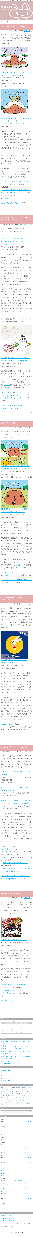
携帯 (18, 1103)
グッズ (2, 1095)
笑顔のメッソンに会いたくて (11, 1061)
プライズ (14, 1099)
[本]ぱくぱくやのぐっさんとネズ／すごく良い (16, 1046)
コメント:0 (29, 207)
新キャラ (23, 1103)
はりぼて (3, 1091)
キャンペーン (26, 1093)
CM (10, 1087)
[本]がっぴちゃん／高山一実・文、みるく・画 (16, 1051)
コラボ (13, 1095)
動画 (27, 1101)
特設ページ (20, 565)
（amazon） (5, 244)
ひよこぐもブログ (8, 849)
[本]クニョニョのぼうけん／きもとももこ (14, 1048)
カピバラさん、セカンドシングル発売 (13, 26)
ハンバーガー (22, 1097)
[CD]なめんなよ (7, 993)
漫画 (28, 1103)
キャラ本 (12, 1093)
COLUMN (7, 1073)
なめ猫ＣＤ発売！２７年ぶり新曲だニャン (16, 984)
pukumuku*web (7, 851)
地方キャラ (4, 1103)
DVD (13, 1087)
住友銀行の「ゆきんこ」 (10, 1054)
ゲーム (8, 1095)
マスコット (21, 1099)
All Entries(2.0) (7, 1215)
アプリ (21, 1091)
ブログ (9, 1099)
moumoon (5, 727)
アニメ (16, 1091)
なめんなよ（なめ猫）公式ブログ (13, 990)
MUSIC (29, 1087)
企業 (16, 1101)
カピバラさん (6, 198)
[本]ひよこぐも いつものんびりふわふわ (15, 863)
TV (5, 1089)
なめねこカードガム (8, 1000)
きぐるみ (24, 1089)
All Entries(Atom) (7, 1218)
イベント (27, 1091)
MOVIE (23, 1087)
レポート (10, 1101)
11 (28, 1122)
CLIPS (5, 1075)
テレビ (15, 1097)
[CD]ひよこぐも (7, 857)
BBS (17, 0)
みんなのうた (6, 846)
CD (31, 31)
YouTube (7, 385)
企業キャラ (21, 1101)
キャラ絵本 (29, 224)
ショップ (9, 1097)
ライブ (27, 1099)
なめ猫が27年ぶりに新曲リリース (12, 893)
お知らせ (13, 1089)
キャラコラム (4, 1093)
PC (2, 1089)
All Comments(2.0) (9, 1221)
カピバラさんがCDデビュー (11, 203)
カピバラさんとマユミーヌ (11, 575)
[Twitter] (24, 0)
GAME (18, 1087)
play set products (7, 724)
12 (26, 1178)
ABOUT (12, 0)
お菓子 (19, 1089)
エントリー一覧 (6, 1063)
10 (25, 1122)
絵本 (2, 1105)
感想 (9, 1103)
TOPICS (26, 31)
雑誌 (6, 1105)
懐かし (14, 1103)
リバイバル (4, 1101)
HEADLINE (7, 1078)
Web (8, 1089)
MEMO (6, 1081)
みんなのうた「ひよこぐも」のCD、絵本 (14, 747)
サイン (18, 1095)
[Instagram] (27, 0)
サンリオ (3, 1097)
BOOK (2, 1087)
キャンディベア (7, 392)
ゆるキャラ (10, 1091)
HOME (2, 21)
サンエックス (24, 1095)
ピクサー (3, 1099)
